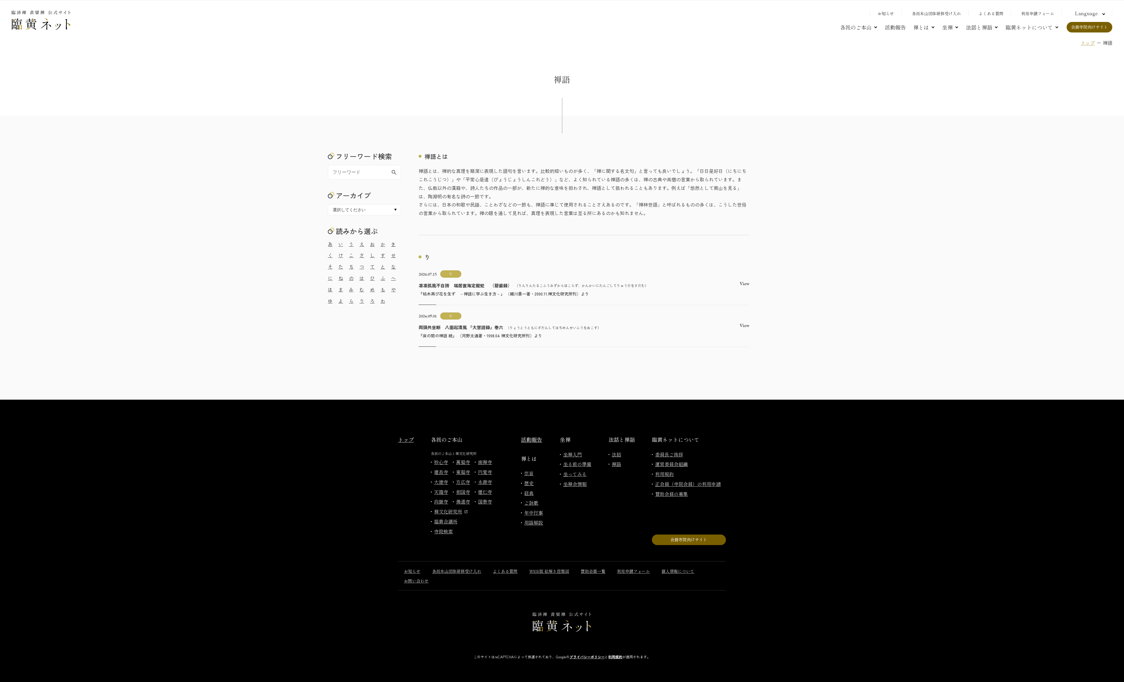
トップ (1088, 42)
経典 (529, 493)
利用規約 (664, 473)
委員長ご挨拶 (669, 454)
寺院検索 (443, 531)
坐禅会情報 (575, 483)
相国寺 (463, 491)
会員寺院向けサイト (1089, 27)
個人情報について (678, 571)
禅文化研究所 (448, 511)
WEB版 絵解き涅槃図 (549, 571)
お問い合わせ (416, 581)
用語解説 (533, 522)
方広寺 (463, 481)
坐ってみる (575, 473)
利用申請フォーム (1037, 13)
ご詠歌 (531, 502)
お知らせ (886, 13)
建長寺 (441, 471)
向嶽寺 (441, 501)
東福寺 (463, 471)
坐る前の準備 (577, 464)
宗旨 (529, 473)
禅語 (616, 464)
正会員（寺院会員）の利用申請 (688, 483)
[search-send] (394, 172)
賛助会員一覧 (593, 571)
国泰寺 (485, 501)
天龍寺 (441, 491)
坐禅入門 (572, 454)
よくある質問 (991, 13)
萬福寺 (463, 461)
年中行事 (533, 512)
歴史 (529, 483)
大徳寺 (441, 481)
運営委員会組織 (671, 464)
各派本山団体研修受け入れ (936, 13)
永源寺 (485, 481)
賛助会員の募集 (671, 493)
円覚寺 (485, 471)
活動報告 (895, 27)
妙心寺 (441, 461)
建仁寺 (485, 491)
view (744, 284)
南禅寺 (485, 461)
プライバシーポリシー (587, 656)
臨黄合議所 (446, 521)
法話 (616, 454)
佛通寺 (463, 501)
